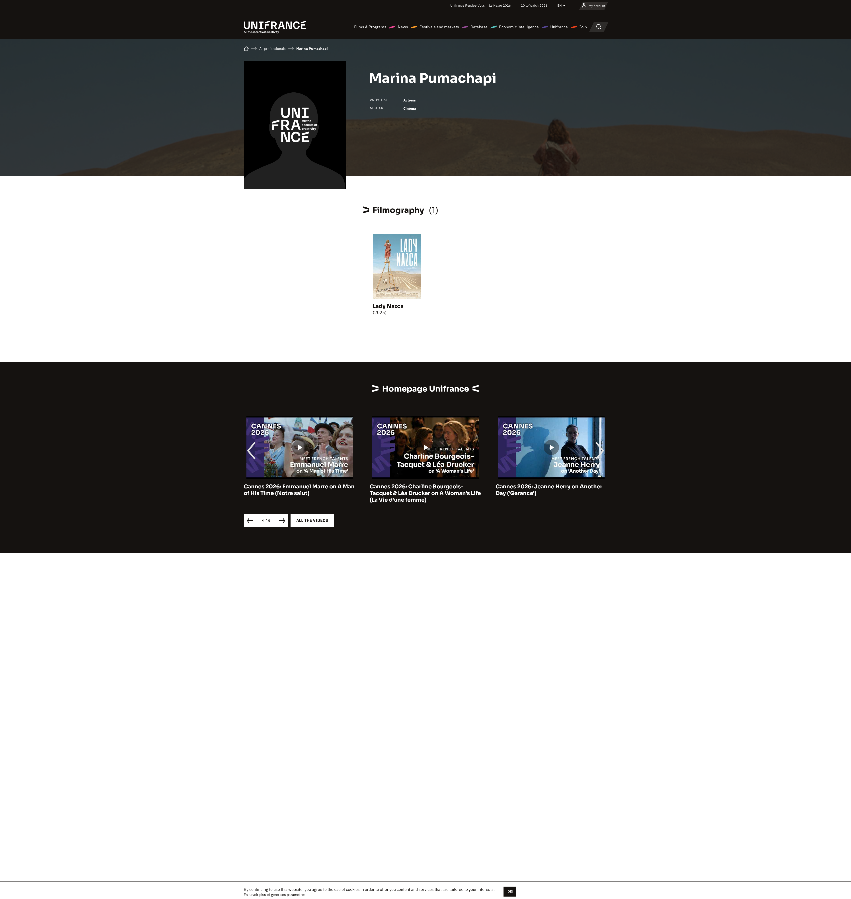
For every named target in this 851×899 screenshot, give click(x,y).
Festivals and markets (439, 26)
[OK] (510, 891)
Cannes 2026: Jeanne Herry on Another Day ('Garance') (423, 490)
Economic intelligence (519, 26)
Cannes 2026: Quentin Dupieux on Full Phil (547, 490)
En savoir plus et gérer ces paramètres (275, 894)
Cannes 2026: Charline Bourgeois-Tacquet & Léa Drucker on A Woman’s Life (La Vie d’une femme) (299, 493)
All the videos (312, 520)
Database (479, 26)
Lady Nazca (388, 306)
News (403, 26)
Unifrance (559, 26)
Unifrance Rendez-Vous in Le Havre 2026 (480, 5)
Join (583, 26)
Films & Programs (370, 26)
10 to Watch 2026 (534, 5)
